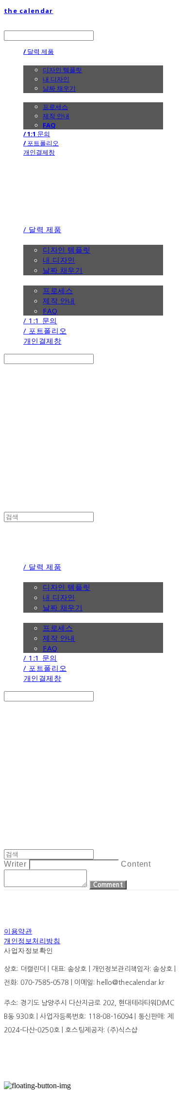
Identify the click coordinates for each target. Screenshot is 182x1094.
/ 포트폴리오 (41, 143)
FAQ (49, 125)
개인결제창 (39, 152)
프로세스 (55, 106)
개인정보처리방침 (32, 940)
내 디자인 (56, 79)
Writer (15, 864)
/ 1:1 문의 (36, 133)
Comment (108, 885)
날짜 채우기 (59, 88)
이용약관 (18, 930)
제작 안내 (56, 115)
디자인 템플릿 (62, 69)
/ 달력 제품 (38, 51)
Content (136, 864)
